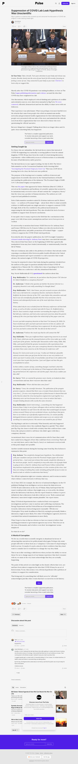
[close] (53, 695)
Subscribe (65, 3)
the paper (21, 187)
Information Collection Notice (38, 723)
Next (62, 614)
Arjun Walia (18, 21)
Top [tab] (13, 687)
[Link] (9, 146)
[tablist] (17, 625)
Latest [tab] (17, 687)
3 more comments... (16, 679)
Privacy (37, 753)
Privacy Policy (50, 723)
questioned (38, 273)
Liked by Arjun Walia (20, 641)
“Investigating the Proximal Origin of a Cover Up (28, 169)
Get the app (46, 757)
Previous (17, 614)
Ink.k (16, 639)
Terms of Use (46, 722)
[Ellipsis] (66, 639)
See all (14, 730)
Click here (58, 81)
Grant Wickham (19, 649)
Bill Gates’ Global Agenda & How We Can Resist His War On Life (31, 693)
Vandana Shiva (21, 699)
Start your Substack (35, 757)
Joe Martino (21, 723)
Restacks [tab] (21, 625)
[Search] (55, 3)
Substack (31, 760)
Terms (41, 753)
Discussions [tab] (23, 687)
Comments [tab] (15, 625)
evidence (43, 93)
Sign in (73, 3)
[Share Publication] (59, 3)
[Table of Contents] (2, 382)
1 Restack (29, 603)
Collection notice (48, 753)
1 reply (18, 672)
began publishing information (26, 93)
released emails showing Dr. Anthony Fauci (26, 239)
